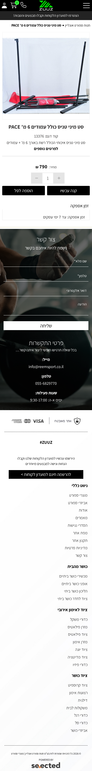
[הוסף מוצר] (59, 178)
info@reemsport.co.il (46, 366)
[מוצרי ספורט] (46, 5)
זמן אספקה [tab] (79, 206)
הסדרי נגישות (78, 525)
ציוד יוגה (81, 649)
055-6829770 (46, 383)
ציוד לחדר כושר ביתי (73, 598)
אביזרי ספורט (78, 502)
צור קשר (81, 555)
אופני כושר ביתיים (75, 583)
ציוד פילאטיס (78, 634)
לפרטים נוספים (46, 148)
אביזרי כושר (79, 730)
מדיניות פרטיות (76, 547)
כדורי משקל (79, 619)
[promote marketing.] (46, 765)
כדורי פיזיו (80, 664)
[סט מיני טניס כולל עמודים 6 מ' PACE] (46, 75)
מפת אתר (80, 532)
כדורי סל (81, 722)
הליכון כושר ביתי (76, 591)
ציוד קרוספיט (78, 685)
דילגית (83, 700)
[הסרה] (36, 178)
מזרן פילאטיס (78, 626)
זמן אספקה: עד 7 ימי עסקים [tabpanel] (64, 217)
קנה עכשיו (68, 190)
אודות (83, 510)
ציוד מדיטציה (78, 657)
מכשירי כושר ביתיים (73, 576)
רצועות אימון (78, 692)
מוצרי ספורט (78, 495)
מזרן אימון (80, 641)
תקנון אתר (80, 540)
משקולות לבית (77, 707)
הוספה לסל (23, 190)
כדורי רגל (81, 715)
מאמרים (81, 517)
